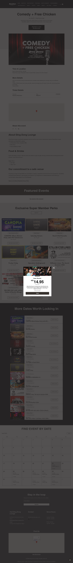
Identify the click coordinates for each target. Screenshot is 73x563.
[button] (54, 268)
